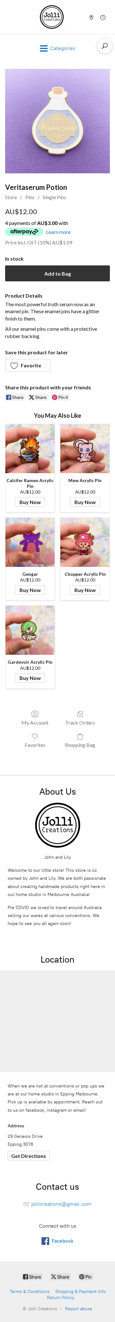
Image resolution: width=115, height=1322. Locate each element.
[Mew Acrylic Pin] (85, 448)
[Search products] (105, 46)
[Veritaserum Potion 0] (57, 121)
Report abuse (78, 1308)
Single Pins (54, 197)
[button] (28, 365)
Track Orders (80, 722)
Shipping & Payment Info (80, 1291)
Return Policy (60, 1297)
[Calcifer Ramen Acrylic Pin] (30, 448)
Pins (29, 197)
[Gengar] (30, 542)
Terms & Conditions (30, 1291)
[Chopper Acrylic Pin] (85, 542)
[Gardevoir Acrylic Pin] (30, 630)
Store (11, 197)
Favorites (35, 745)
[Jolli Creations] (52, 17)
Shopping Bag (80, 745)
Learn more (58, 232)
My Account (35, 722)
